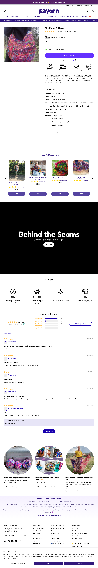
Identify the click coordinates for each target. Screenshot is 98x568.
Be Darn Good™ (54, 132)
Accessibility (55, 533)
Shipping (47, 37)
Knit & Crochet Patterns (79, 533)
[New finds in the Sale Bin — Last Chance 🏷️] (49, 460)
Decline (79, 563)
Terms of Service (56, 538)
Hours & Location (38, 528)
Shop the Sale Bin (44, 486)
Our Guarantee (37, 531)
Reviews (35, 541)
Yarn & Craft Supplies (13, 16)
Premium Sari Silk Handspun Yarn (81, 103)
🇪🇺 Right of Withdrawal (58, 543)
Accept (48, 563)
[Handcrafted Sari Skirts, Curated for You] (79, 460)
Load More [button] (49, 431)
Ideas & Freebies (66, 16)
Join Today (10, 486)
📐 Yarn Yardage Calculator (80, 543)
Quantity (49, 41)
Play (50, 244)
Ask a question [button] (80, 324)
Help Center (75, 528)
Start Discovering (76, 490)
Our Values (36, 533)
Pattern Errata (76, 536)
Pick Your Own (81, 16)
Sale (90, 16)
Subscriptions (51, 16)
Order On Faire (76, 541)
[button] (49, 31)
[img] (8, 339)
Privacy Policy (11, 558)
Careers (35, 536)
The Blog (75, 531)
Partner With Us (77, 546)
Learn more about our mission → (49, 516)
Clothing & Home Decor (33, 16)
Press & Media (37, 538)
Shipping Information (57, 531)
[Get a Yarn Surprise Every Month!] (18, 460)
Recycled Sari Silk (72, 106)
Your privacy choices (57, 541)
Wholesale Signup (77, 538)
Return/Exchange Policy (58, 528)
